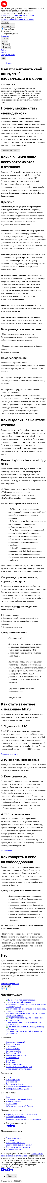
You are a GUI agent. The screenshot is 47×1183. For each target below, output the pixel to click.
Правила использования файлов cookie (17, 20)
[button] (4, 50)
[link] (5, 44)
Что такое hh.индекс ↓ (10, 151)
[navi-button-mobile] (3, 58)
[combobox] (11, 1176)
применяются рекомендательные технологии (22, 1154)
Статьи (9, 63)
